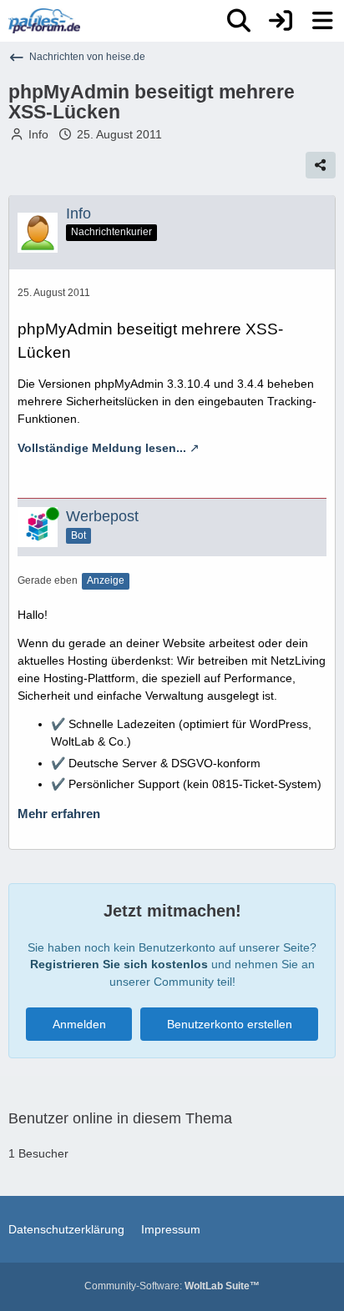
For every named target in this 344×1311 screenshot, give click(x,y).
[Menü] (322, 21)
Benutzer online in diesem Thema (120, 1118)
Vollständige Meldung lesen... (102, 448)
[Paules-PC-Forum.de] (44, 21)
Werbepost (102, 516)
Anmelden (79, 1024)
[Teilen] (321, 165)
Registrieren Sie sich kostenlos (119, 964)
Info (38, 134)
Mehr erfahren (59, 814)
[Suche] (238, 21)
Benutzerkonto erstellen (229, 1024)
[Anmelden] (280, 21)
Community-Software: (172, 1286)
